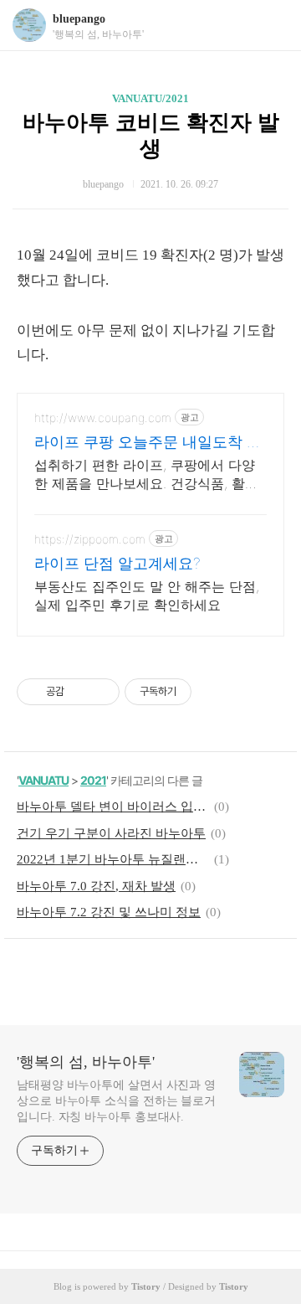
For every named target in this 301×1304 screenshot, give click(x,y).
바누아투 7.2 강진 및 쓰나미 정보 (109, 912)
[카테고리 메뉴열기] (271, 25)
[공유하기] (79, 691)
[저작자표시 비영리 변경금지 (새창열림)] (214, 691)
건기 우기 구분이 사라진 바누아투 (111, 833)
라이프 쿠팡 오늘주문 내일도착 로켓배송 (148, 442)
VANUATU (43, 780)
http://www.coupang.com (102, 417)
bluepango (79, 19)
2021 (93, 780)
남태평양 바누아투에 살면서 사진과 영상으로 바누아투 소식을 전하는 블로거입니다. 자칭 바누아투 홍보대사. (116, 1101)
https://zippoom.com (89, 539)
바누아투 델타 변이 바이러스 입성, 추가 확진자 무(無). (113, 806)
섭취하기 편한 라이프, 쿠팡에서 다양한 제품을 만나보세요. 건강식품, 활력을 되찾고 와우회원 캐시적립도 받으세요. (149, 474)
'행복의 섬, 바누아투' (86, 1062)
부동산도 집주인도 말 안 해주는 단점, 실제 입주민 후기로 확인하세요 (146, 595)
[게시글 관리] (100, 691)
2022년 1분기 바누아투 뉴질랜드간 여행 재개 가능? (113, 859)
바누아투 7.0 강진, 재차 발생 (96, 886)
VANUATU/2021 (150, 98)
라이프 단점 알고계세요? (117, 563)
